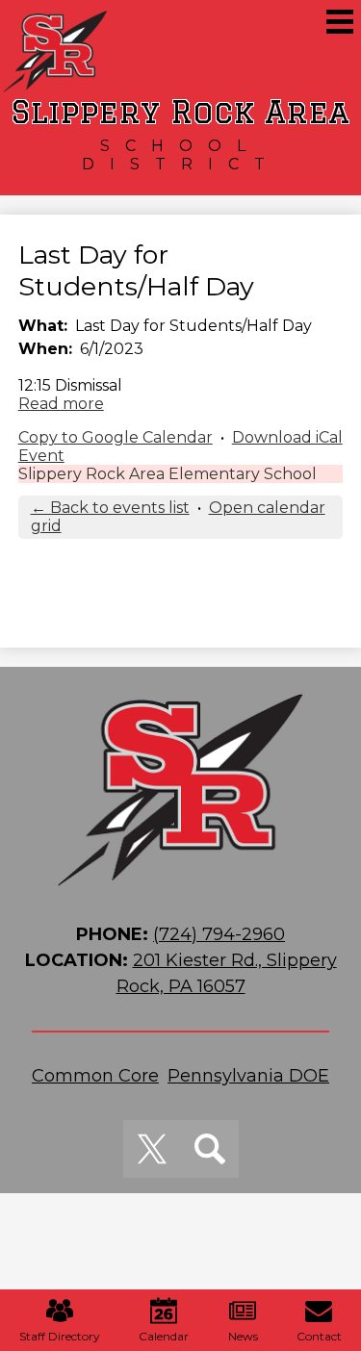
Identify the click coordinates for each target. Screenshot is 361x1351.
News (243, 1336)
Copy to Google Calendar (115, 437)
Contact (319, 1336)
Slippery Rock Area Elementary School (167, 474)
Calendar (164, 1336)
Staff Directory (59, 1336)
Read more (61, 404)
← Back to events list (110, 507)
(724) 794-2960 (219, 934)
